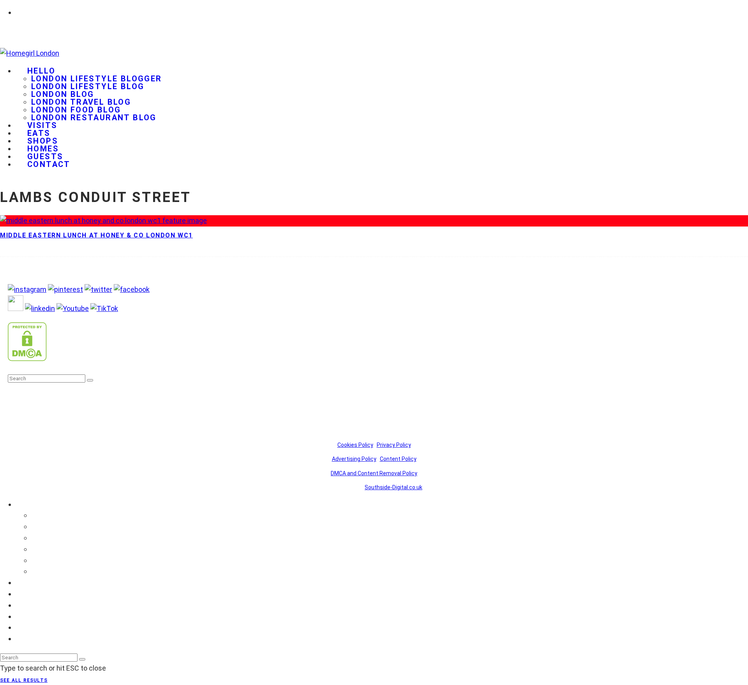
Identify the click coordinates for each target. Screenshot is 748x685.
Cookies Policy (355, 445)
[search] (90, 380)
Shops (25, 605)
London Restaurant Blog (94, 117)
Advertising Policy (354, 459)
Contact (49, 164)
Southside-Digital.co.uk (393, 487)
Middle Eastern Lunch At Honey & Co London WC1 (96, 235)
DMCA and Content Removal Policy (374, 473)
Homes (27, 616)
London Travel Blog (81, 102)
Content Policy (398, 459)
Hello (41, 71)
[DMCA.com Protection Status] (27, 359)
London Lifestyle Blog (87, 86)
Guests (27, 627)
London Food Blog (76, 109)
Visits (25, 582)
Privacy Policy (394, 445)
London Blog (62, 94)
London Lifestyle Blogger (96, 78)
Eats (23, 594)
